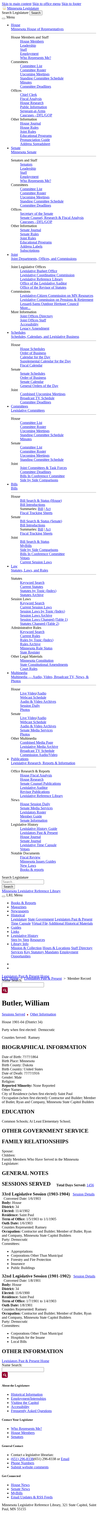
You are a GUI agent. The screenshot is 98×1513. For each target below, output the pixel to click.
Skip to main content (16, 4)
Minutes (26, 82)
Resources (37, 940)
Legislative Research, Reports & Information (43, 763)
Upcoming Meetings (34, 74)
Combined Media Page (36, 742)
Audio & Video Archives (38, 701)
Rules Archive (30, 644)
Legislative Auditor (34, 788)
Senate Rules (29, 234)
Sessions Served (13, 1014)
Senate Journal (30, 230)
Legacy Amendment (34, 328)
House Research (32, 103)
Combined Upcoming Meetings (42, 394)
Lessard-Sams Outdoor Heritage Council (49, 304)
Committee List (31, 66)
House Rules (29, 127)
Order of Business (33, 353)
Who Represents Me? (35, 58)
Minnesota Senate (23, 152)
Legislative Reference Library (41, 279)
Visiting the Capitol (25, 1403)
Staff (23, 49)
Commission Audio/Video (38, 755)
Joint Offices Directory (36, 316)
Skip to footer (71, 4)
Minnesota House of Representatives (37, 29)
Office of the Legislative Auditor (43, 283)
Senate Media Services (36, 730)
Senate (16, 148)
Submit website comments (30, 1467)
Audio (41, 693)
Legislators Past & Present (39, 833)
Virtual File (40, 923)
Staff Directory (82, 948)
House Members (32, 41)
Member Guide (31, 816)
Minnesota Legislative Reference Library (31, 891)
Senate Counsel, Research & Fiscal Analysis (52, 218)
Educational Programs (36, 136)
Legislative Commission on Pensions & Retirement (56, 300)
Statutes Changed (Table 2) (39, 624)
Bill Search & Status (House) (41, 501)
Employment (29, 54)
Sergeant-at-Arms (32, 111)
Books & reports (32, 870)
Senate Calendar (32, 382)
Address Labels (31, 246)
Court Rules (28, 669)
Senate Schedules (32, 373)
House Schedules (32, 349)
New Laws (28, 865)
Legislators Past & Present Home (25, 976)
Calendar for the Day (35, 357)
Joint (14, 254)
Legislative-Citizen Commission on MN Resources (56, 295)
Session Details (84, 1194)
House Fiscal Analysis (36, 775)
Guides (16, 927)
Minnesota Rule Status (36, 648)
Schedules (18, 332)
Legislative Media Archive (39, 747)
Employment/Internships (28, 1398)
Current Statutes (31, 587)
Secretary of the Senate (36, 213)
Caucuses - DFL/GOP (36, 115)
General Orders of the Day (39, 386)
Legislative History (24, 936)
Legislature (19, 919)
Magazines (18, 907)
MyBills (26, 546)
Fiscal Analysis (31, 99)
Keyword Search (32, 583)
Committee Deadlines (35, 86)
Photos (25, 710)
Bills (14, 484)
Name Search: (12, 1365)
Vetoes (25, 558)
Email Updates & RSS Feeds (32, 1497)
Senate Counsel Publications (40, 783)
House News (20, 1485)
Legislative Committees (28, 410)
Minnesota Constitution (37, 660)
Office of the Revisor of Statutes (43, 287)
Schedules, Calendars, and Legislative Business (45, 337)
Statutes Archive (32, 595)
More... (25, 308)
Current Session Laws (36, 562)
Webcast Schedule (33, 697)
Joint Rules (28, 131)
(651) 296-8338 (22, 1459)
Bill (40, 509)
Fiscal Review (30, 857)
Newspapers (20, 911)
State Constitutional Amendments (44, 665)
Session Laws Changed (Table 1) (44, 619)
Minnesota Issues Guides (38, 861)
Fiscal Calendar (31, 365)
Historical (18, 915)
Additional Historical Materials (71, 923)
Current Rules (30, 636)
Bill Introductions (32, 505)
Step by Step (20, 940)
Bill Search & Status (34, 542)
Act (48, 509)
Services (17, 952)
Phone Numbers (22, 1463)
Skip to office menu (46, 4)
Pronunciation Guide (35, 140)
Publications (19, 759)
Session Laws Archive (36, 615)
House (15, 25)
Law (14, 566)
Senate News (20, 1489)
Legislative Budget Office (38, 271)
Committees (19, 406)
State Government (41, 919)
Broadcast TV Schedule (37, 398)
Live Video (28, 693)
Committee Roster (33, 70)
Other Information (43, 1014)
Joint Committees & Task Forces (43, 468)
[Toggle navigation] (3, 18)
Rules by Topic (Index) (36, 640)
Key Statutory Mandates (41, 952)
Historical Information (27, 1394)
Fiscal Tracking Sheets (36, 513)
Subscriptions (29, 250)
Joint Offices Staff (33, 320)
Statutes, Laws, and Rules (29, 570)
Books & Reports (23, 903)
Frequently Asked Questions (31, 1411)
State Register (30, 652)
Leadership (28, 45)
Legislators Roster (33, 812)
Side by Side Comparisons (39, 480)
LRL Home (10, 978)
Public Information (33, 107)
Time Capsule (21, 923)
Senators (26, 164)
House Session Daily (35, 804)
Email (65, 1459)
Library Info (19, 944)
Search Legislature (15, 13)
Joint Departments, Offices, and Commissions (44, 259)
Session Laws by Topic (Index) (42, 611)
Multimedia (19, 673)
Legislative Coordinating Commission (47, 275)
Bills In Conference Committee (42, 476)
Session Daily (30, 706)
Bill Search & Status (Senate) (41, 521)
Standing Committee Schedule (42, 78)
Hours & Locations (56, 948)
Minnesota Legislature (23, 8)
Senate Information (33, 820)
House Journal (30, 123)
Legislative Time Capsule (38, 845)
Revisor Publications (35, 792)
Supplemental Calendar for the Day (45, 361)
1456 (90, 1185)
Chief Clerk (28, 95)
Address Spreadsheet (35, 144)
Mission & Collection (26, 948)
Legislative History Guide (38, 829)
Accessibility (29, 324)
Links (15, 931)
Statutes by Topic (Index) (38, 591)
